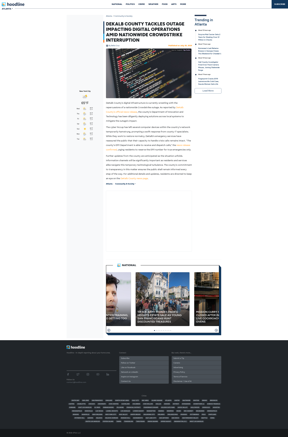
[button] (108, 330)
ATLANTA (168, 400)
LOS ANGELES (125, 411)
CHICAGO (92, 404)
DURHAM (72, 407)
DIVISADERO (186, 404)
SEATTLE (204, 418)
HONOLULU (206, 407)
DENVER (167, 404)
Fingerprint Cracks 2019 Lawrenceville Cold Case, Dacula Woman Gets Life (208, 81)
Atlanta (109, 16)
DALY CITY (135, 400)
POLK (203, 414)
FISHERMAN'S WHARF (151, 407)
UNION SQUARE (153, 421)
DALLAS (158, 404)
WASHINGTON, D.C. (180, 421)
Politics (130, 4)
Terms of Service (180, 377)
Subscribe (279, 4)
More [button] (183, 4)
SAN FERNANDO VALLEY (190, 418)
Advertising (178, 367)
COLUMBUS (136, 404)
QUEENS (90, 418)
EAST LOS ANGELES (84, 407)
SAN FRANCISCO (97, 400)
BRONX (204, 400)
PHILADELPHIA (173, 414)
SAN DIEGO (175, 418)
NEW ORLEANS (97, 414)
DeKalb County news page (134, 178)
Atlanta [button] (6, 9)
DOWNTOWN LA (199, 404)
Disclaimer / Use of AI (182, 381)
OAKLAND (109, 400)
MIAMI (179, 411)
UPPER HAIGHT (166, 421)
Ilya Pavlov (186, 50)
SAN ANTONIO (164, 418)
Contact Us (125, 381)
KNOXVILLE (89, 411)
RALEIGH (99, 418)
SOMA (212, 418)
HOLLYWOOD (195, 407)
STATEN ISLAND (108, 421)
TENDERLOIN (128, 421)
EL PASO (97, 407)
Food (165, 4)
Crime (141, 4)
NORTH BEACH (135, 414)
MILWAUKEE (200, 411)
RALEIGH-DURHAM (111, 418)
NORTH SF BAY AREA (122, 400)
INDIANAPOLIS (77, 411)
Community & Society (123, 16)
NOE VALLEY (123, 414)
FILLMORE (120, 407)
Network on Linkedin (129, 372)
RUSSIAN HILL (125, 418)
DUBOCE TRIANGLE (213, 404)
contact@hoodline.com (76, 382)
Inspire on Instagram (129, 377)
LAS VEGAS (99, 411)
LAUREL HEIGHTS (112, 411)
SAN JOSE (85, 400)
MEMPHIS (170, 411)
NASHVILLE (85, 414)
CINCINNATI (102, 404)
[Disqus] (149, 221)
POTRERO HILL (79, 418)
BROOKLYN (213, 400)
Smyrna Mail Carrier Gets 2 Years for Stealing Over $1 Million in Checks (209, 37)
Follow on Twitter (128, 363)
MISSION (76, 414)
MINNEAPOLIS (212, 411)
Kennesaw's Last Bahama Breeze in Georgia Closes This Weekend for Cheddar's (209, 51)
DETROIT (176, 404)
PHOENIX (184, 414)
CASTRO (71, 404)
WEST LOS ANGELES (196, 421)
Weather (153, 4)
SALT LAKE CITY (151, 418)
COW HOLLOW (148, 404)
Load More (208, 91)
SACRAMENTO (138, 418)
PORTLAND (212, 414)
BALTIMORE (186, 400)
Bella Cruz (114, 46)
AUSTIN (176, 400)
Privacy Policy (179, 372)
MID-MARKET (188, 411)
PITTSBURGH (194, 414)
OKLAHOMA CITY (149, 414)
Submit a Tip (178, 358)
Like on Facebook (128, 367)
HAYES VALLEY (183, 407)
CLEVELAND (126, 404)
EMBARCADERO (108, 407)
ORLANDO (161, 414)
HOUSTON (216, 407)
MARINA (161, 411)
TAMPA (118, 421)
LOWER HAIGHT (138, 411)
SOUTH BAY (75, 400)
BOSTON (196, 400)
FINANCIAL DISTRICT (134, 407)
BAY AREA (145, 400)
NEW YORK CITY (110, 414)
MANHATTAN (151, 411)
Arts (174, 4)
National (117, 4)
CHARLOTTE (81, 404)
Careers (176, 363)
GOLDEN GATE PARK (168, 407)
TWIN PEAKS (140, 421)
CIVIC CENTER (113, 404)
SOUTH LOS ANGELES (93, 421)
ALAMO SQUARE (157, 400)
